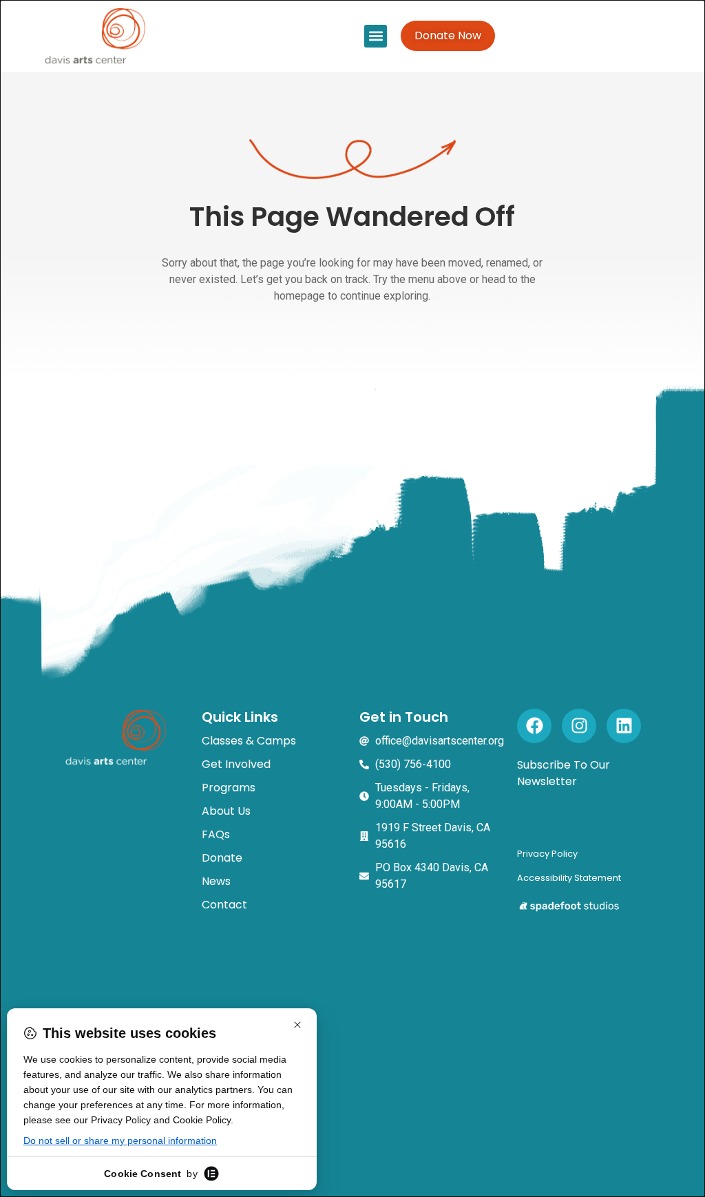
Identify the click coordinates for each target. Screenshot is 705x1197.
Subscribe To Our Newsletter (563, 773)
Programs (228, 787)
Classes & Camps (249, 741)
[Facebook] (534, 726)
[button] (375, 36)
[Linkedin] (624, 726)
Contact (224, 905)
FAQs (216, 834)
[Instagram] (579, 726)
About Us (226, 811)
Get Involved (236, 764)
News (216, 881)
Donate (222, 858)
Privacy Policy (547, 854)
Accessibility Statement (569, 878)
